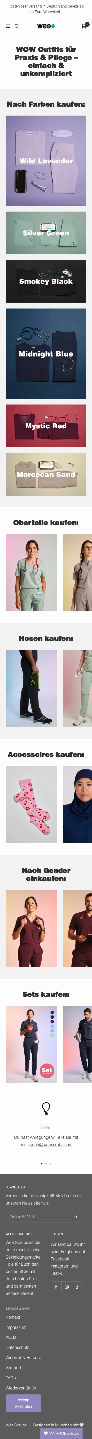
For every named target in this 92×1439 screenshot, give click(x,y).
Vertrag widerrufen (23, 1403)
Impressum (16, 1327)
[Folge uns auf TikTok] (77, 1286)
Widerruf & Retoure (23, 1357)
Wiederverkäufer (21, 1387)
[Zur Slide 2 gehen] (46, 1163)
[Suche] (17, 26)
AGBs (11, 1337)
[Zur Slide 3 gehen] (50, 1163)
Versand (13, 1367)
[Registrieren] (76, 1216)
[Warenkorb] (83, 26)
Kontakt (13, 1317)
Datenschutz (17, 1347)
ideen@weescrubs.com (50, 1144)
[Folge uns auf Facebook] (56, 1286)
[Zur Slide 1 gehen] (41, 1163)
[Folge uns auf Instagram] (66, 1286)
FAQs (11, 1377)
